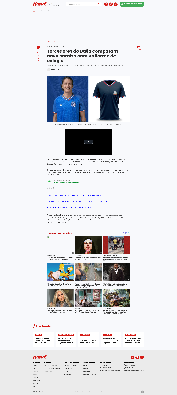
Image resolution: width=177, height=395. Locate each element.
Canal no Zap (68, 368)
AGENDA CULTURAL (121, 11)
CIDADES (71, 11)
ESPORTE (82, 11)
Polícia (35, 365)
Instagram (67, 371)
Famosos (36, 368)
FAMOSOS (94, 11)
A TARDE (85, 368)
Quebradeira (48, 371)
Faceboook (67, 374)
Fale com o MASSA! (71, 363)
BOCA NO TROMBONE (138, 11)
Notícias (36, 363)
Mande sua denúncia (70, 365)
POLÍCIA (60, 11)
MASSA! (85, 365)
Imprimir (139, 49)
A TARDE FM (86, 371)
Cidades (35, 377)
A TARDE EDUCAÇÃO (89, 374)
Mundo (35, 383)
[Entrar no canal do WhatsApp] (49, 181)
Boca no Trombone (50, 365)
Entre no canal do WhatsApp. (66, 182)
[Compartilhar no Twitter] (38, 58)
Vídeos (35, 386)
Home (49, 41)
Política (35, 374)
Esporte (54, 41)
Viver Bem (36, 380)
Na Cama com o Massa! (52, 368)
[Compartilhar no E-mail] (38, 61)
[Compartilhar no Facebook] (38, 56)
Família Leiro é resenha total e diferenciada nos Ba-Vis (69, 207)
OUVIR (38, 49)
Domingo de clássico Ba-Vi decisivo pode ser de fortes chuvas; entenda (77, 201)
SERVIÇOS (106, 11)
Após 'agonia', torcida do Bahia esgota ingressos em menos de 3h (74, 195)
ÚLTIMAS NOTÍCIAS (46, 11)
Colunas (47, 363)
